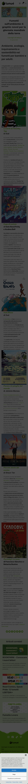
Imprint (20, 782)
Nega (14, 774)
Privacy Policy (15, 782)
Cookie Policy (9, 782)
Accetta (14, 770)
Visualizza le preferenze (14, 778)
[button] (26, 755)
